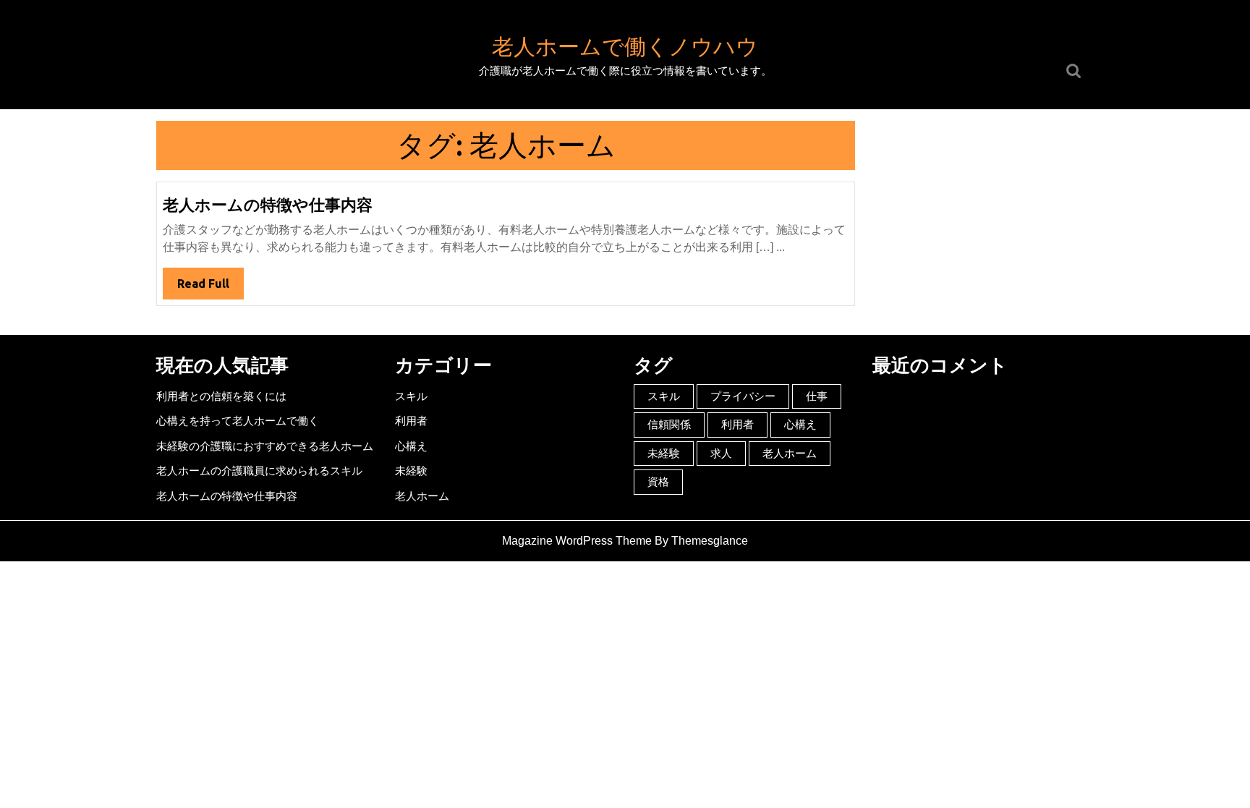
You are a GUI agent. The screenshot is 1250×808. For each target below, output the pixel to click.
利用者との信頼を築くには (221, 396)
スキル (411, 396)
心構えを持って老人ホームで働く (237, 420)
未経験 (411, 470)
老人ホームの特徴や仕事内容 (268, 204)
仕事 (817, 396)
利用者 (411, 420)
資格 (658, 481)
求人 (721, 453)
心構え (411, 446)
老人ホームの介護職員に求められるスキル (259, 470)
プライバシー (742, 396)
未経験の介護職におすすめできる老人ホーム (264, 446)
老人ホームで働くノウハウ (625, 46)
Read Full (210, 287)
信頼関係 (669, 424)
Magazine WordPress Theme (577, 541)
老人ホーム (422, 496)
